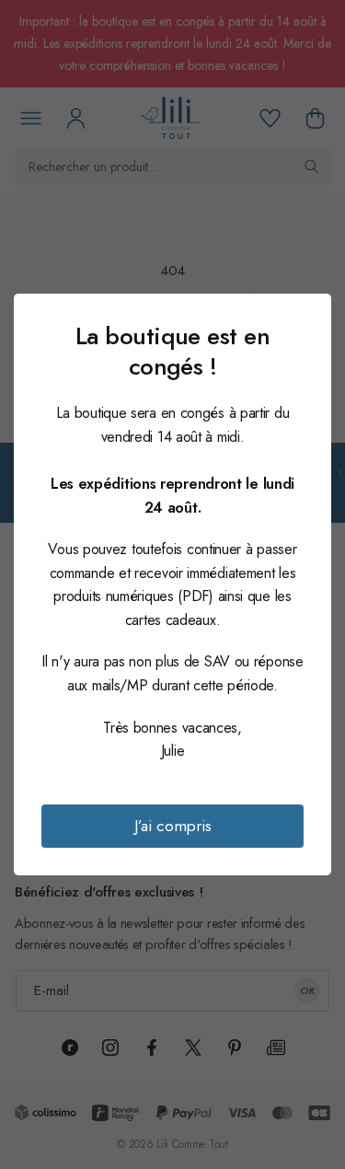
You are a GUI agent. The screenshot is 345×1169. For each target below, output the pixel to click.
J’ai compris (173, 826)
